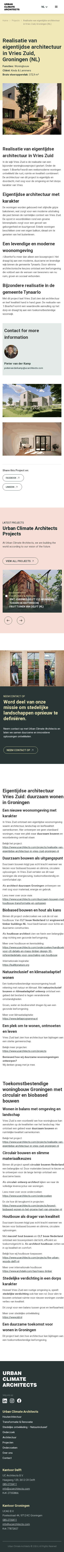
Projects (16, 20)
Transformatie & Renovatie (18, 1422)
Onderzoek (9, 1432)
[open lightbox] (32, 400)
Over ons (8, 1452)
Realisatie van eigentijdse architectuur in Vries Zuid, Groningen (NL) (41, 22)
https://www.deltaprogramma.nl (20, 1018)
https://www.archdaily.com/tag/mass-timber (27, 1271)
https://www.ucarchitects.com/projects (24, 1051)
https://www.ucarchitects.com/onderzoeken (27, 1195)
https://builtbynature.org (16, 965)
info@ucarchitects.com (16, 1488)
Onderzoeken (10, 1447)
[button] (56, 7)
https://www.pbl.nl (12, 1317)
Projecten (8, 1442)
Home (5, 20)
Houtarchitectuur (12, 1416)
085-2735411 (10, 1484)
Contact (7, 1458)
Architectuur (9, 1437)
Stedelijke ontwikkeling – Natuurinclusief (25, 1427)
